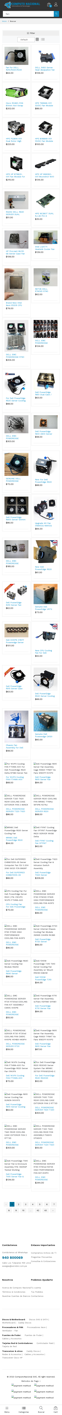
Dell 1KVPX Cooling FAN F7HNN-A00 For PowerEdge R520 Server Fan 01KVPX (15, 1076)
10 (23, 1210)
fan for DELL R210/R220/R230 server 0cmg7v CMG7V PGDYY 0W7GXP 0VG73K (14, 68)
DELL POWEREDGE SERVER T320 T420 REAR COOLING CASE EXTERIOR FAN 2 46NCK (15, 810)
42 (38, 1210)
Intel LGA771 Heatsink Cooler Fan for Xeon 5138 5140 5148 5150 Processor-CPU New (45, 248)
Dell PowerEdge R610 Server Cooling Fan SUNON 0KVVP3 (16, 1105)
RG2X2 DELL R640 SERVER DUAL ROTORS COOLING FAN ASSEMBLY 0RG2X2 (15, 213)
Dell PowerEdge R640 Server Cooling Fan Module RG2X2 (15, 972)
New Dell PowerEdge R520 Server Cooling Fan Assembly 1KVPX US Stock (44, 568)
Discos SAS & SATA (38, 1319)
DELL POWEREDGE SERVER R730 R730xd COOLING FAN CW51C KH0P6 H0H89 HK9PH (15, 1045)
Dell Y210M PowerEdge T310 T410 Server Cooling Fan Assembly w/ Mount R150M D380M (44, 978)
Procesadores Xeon (36, 1327)
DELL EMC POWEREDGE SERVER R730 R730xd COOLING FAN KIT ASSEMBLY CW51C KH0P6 (15, 1013)
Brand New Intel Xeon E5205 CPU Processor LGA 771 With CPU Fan (15, 304)
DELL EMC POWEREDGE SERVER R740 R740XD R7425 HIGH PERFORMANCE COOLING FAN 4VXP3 (42, 908)
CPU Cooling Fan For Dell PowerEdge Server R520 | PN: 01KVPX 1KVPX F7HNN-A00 (15, 905)
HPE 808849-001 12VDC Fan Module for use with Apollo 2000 (44, 139)
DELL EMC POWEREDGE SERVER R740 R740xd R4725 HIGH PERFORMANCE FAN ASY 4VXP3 (45, 1178)
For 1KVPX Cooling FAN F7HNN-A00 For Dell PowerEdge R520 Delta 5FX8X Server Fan (15, 778)
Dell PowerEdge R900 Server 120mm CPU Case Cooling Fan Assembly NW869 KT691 (16, 518)
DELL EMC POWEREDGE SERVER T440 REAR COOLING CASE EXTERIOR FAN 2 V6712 (15, 437)
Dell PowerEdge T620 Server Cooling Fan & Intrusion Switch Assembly (43, 873)
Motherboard (8, 1322)
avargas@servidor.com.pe (14, 1266)
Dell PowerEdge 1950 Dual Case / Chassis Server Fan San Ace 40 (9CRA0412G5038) (44, 393)
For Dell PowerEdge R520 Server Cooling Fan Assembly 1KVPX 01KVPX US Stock (16, 399)
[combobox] (26, 39)
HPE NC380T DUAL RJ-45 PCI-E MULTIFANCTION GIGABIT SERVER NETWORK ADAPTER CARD (44, 214)
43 (45, 1210)
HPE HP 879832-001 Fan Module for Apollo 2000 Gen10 (15, 175)
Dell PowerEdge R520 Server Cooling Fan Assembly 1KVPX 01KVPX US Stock (45, 694)
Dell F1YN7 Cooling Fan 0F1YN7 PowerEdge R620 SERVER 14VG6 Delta (44, 842)
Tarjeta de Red (9, 1346)
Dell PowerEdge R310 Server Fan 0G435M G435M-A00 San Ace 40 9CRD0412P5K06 (14, 603)
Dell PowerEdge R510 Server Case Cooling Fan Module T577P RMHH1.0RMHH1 (15, 687)
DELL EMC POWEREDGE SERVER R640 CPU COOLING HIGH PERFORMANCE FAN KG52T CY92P (45, 341)
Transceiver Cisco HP (12, 1357)
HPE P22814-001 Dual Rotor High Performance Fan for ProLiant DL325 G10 (15, 139)
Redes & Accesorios (11, 1354)
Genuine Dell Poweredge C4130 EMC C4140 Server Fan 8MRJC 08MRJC (43, 735)
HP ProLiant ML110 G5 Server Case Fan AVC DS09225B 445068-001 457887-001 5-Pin (15, 252)
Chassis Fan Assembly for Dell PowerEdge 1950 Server (14, 746)
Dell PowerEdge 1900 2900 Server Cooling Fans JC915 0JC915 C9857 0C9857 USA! (44, 432)
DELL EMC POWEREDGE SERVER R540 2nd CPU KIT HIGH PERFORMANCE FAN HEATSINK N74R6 (16, 562)
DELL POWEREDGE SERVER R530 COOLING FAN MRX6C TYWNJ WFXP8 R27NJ (44, 810)
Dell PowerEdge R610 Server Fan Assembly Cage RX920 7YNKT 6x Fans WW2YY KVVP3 (45, 778)
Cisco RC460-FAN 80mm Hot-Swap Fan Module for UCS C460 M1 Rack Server (16, 104)
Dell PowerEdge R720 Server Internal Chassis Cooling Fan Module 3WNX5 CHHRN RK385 (44, 940)
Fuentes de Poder (33, 1335)
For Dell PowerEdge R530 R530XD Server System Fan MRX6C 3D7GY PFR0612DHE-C (45, 1076)
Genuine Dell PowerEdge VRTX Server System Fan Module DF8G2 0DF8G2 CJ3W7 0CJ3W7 (44, 608)
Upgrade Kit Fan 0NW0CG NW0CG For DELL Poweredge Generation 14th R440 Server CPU (43, 524)
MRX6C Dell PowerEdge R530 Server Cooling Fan (15, 838)
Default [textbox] (24, 39)
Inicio (4, 21)
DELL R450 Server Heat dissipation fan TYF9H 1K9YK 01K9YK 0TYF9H (45, 68)
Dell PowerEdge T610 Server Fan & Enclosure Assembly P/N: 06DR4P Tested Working (15, 1175)
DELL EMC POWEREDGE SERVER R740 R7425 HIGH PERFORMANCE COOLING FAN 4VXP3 (13, 943)
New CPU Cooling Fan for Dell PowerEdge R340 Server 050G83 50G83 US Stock (43, 651)
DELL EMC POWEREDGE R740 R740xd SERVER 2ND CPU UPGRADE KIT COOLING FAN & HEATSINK (15, 355)
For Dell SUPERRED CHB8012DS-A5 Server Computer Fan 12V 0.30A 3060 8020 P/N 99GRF (15, 873)
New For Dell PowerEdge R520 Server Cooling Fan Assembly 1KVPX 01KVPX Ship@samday (44, 480)
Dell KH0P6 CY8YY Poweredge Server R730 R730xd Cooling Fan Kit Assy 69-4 (15, 641)
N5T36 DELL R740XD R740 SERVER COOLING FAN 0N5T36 (43, 290)
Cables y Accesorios (11, 1338)
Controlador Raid (45, 1343)
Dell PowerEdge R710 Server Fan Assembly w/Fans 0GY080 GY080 (43, 1007)
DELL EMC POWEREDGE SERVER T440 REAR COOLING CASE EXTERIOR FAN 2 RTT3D (15, 1143)
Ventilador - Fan (10, 1330)
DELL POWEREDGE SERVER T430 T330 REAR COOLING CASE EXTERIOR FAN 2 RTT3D (44, 1108)
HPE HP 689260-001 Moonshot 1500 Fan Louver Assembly (44, 175)
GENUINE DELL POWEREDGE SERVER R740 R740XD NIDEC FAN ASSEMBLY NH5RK (15, 479)
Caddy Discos (24, 1322)
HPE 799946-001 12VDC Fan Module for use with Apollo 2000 (44, 104)
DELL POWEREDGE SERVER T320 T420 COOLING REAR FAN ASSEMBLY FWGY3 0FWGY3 (45, 1143)
